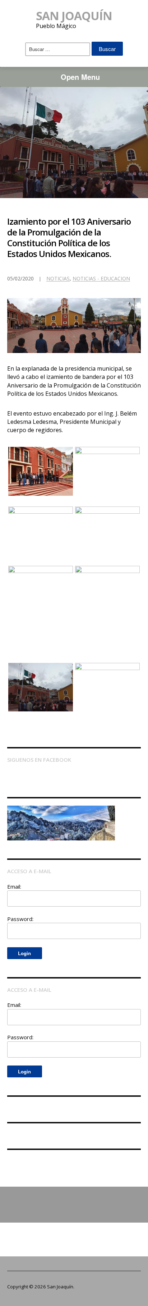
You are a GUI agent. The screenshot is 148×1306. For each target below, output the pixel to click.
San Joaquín (74, 15)
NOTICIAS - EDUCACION (101, 278)
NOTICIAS (58, 278)
